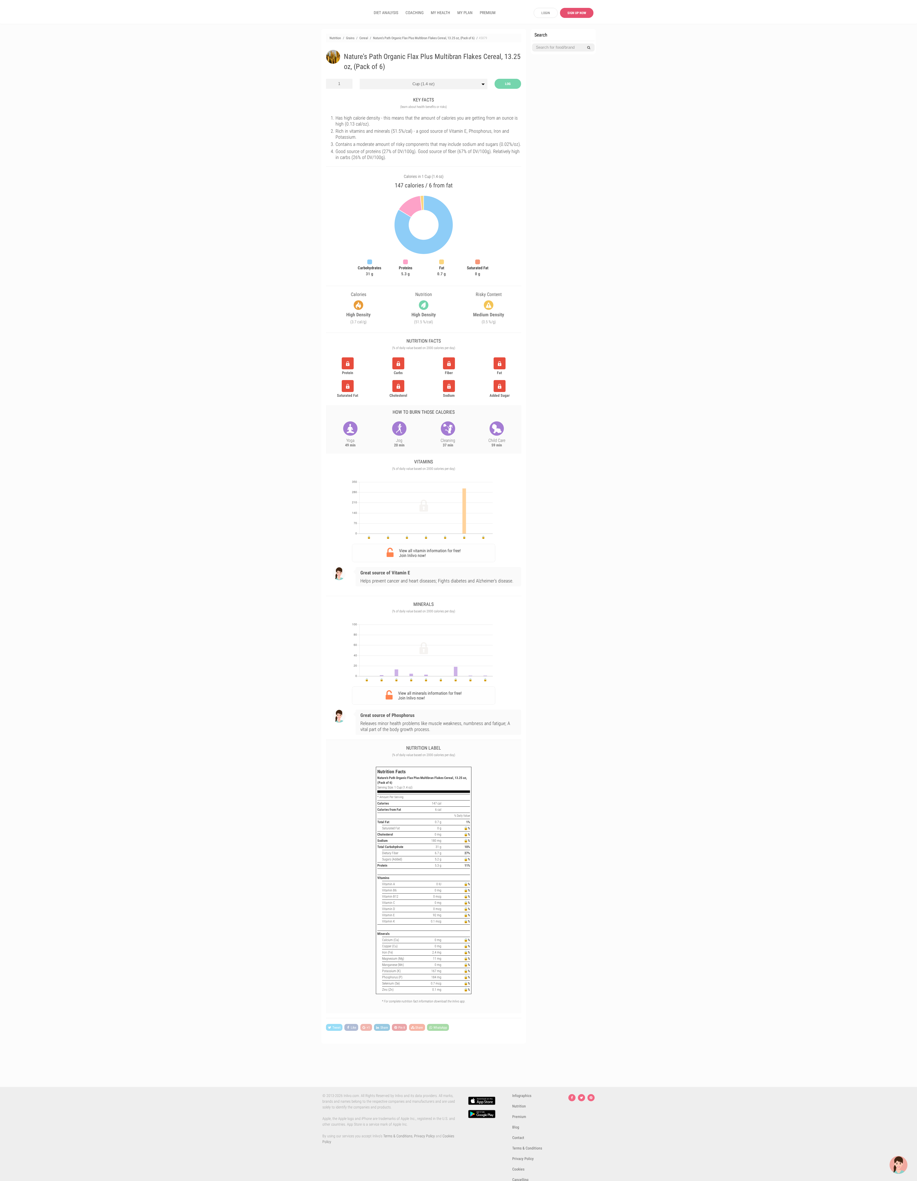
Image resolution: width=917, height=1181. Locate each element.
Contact (518, 1137)
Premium (519, 1116)
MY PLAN (465, 12)
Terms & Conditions (397, 1136)
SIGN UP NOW (576, 13)
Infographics (521, 1095)
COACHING (414, 12)
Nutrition (519, 1106)
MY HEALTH (440, 12)
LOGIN (545, 13)
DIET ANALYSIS (386, 12)
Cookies (518, 1169)
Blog (515, 1127)
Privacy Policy (424, 1136)
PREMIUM (488, 12)
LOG (508, 84)
